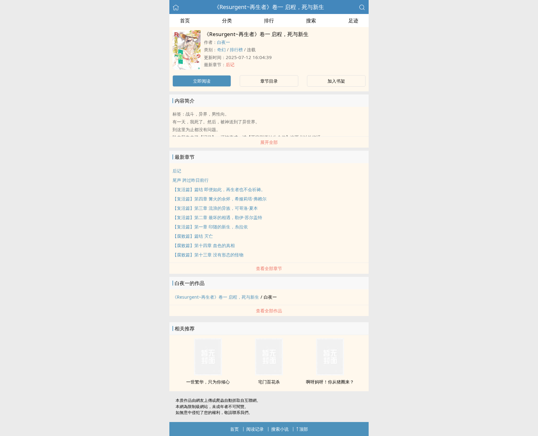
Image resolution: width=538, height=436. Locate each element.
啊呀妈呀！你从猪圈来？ (330, 382)
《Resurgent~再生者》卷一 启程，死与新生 (269, 7)
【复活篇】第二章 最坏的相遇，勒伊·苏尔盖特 (217, 217)
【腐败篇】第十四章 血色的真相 (203, 245)
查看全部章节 (269, 268)
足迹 (353, 20)
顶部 (303, 429)
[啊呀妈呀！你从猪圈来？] (330, 373)
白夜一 (223, 42)
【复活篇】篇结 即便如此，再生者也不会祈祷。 (218, 189)
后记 (230, 64)
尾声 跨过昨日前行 (190, 180)
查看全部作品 (269, 311)
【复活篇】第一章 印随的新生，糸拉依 (210, 227)
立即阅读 (201, 81)
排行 (269, 20)
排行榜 (236, 50)
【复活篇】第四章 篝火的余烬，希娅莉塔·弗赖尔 (219, 199)
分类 (227, 20)
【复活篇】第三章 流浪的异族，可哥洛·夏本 (215, 208)
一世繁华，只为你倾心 (208, 382)
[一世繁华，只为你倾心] (208, 373)
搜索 (311, 20)
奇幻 (221, 50)
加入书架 (336, 81)
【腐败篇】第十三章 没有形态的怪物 (207, 255)
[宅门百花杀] (269, 373)
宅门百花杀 (269, 382)
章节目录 (269, 81)
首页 (185, 20)
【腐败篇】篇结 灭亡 (192, 236)
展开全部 (269, 142)
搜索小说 (280, 429)
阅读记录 (255, 429)
